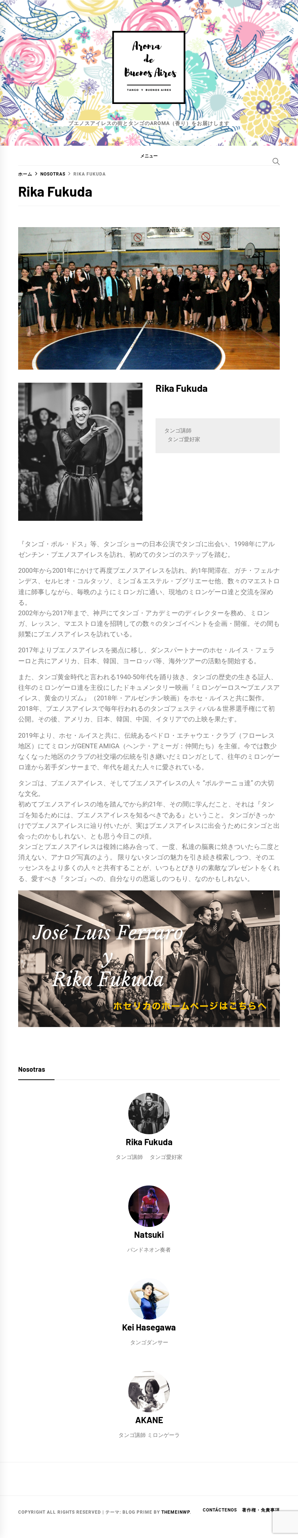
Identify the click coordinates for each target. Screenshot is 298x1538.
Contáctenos (220, 1510)
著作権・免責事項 (261, 1510)
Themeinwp (175, 1512)
